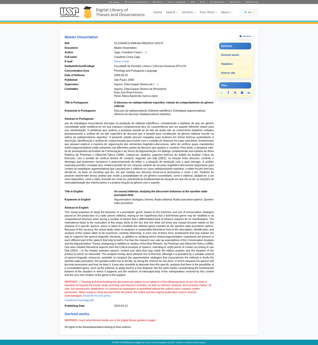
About (225, 12)
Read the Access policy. (97, 295)
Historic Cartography (177, 2)
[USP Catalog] (144, 52)
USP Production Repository (136, 2)
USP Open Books (217, 2)
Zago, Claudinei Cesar (127, 52)
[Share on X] (235, 92)
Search (170, 12)
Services (187, 12)
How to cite (228, 72)
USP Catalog (114, 2)
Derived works (230, 55)
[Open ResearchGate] (241, 92)
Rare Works (158, 2)
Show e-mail (121, 61)
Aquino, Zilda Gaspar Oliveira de (133, 84)
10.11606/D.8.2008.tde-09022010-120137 (138, 43)
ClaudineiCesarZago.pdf (79, 300)
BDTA (202, 2)
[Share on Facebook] (228, 92)
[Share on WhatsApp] (221, 92)
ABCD (193, 2)
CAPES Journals (251, 2)
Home (157, 12)
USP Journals (234, 2)
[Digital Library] (87, 12)
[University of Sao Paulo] (69, 12)
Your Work (207, 12)
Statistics (227, 64)
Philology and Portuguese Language (135, 70)
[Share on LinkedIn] (248, 92)
